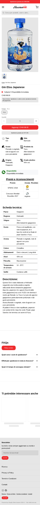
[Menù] (4, 7)
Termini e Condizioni (9, 479)
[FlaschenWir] (20, 7)
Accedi (5, 497)
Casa (3, 82)
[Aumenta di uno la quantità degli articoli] (36, 121)
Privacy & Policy (8, 473)
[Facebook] (6, 490)
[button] (20, 127)
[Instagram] (3, 490)
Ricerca (4, 467)
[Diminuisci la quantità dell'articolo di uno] (4, 121)
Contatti (4, 485)
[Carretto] (36, 7)
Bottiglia (5, 109)
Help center (8, 348)
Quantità (4, 117)
